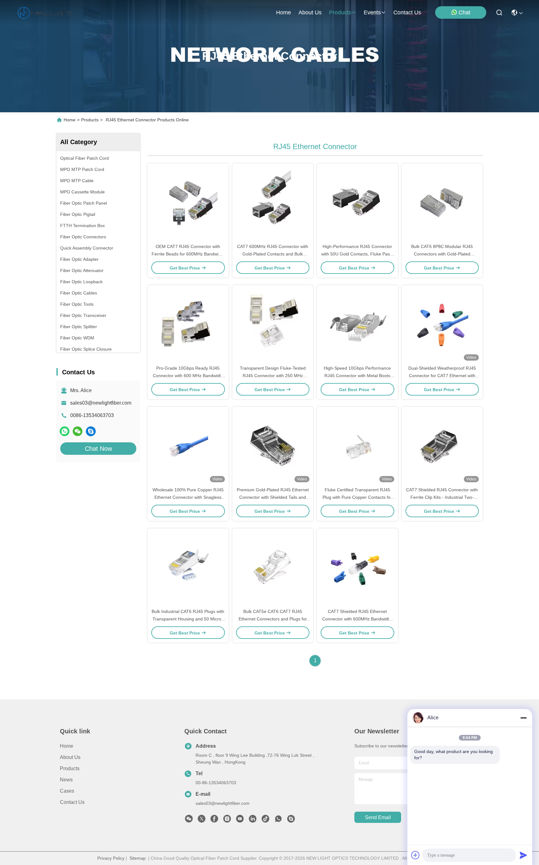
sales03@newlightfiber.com (100, 403)
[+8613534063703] (90, 431)
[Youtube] (240, 820)
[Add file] (415, 855)
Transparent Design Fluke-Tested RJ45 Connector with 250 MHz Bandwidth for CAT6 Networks (273, 376)
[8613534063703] (278, 820)
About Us (70, 757)
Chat (464, 12)
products (340, 12)
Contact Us (72, 802)
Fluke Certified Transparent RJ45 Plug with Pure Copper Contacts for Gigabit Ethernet (357, 497)
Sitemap (137, 858)
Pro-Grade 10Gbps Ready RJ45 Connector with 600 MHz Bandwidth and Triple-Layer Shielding (188, 376)
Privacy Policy (110, 858)
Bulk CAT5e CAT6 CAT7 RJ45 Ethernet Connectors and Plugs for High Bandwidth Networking (273, 619)
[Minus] (523, 718)
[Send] (523, 855)
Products (90, 119)
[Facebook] (214, 820)
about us (310, 12)
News (66, 779)
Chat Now (98, 448)
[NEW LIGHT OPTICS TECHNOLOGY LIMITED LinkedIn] (252, 820)
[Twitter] (201, 820)
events (372, 12)
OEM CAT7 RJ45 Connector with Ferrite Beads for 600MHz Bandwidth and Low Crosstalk (188, 254)
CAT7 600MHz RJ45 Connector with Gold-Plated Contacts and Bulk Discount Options (272, 254)
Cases (67, 791)
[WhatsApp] (64, 431)
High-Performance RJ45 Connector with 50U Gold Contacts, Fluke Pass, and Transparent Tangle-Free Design (357, 254)
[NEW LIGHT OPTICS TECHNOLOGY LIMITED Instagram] (227, 820)
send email (378, 817)
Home (283, 12)
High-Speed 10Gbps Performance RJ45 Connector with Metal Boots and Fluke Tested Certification (357, 376)
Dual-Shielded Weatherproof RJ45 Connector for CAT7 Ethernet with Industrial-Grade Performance (442, 376)
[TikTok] (265, 820)
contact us (407, 12)
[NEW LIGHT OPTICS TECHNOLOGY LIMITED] (45, 12)
